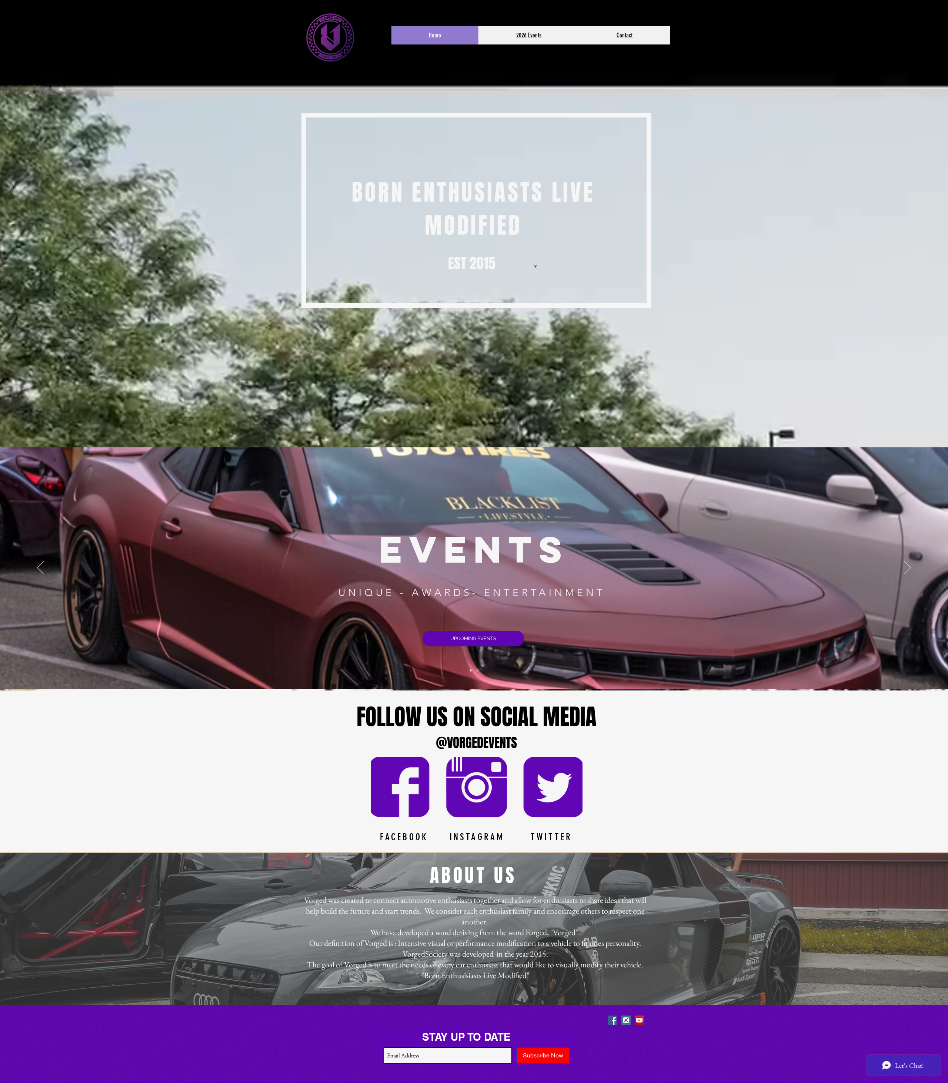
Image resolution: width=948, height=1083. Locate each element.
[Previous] (40, 568)
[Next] (907, 568)
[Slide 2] (477, 670)
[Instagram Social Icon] (626, 1020)
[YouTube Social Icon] (639, 1020)
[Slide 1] (471, 670)
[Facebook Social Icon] (612, 1020)
